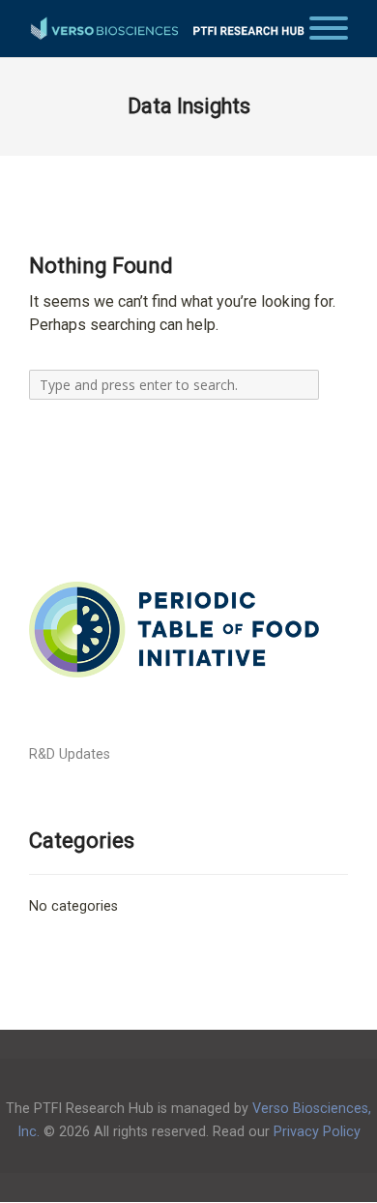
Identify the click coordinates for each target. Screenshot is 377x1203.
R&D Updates (69, 754)
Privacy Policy (317, 1132)
